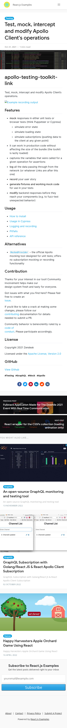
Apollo (41, 375)
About (8, 713)
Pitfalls (14, 231)
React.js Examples (22, 4)
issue (8, 300)
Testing (9, 18)
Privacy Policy (34, 713)
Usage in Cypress (20, 221)
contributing (12, 314)
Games (7, 636)
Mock (32, 375)
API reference (18, 236)
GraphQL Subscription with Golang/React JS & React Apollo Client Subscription (33, 566)
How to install (18, 216)
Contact (19, 713)
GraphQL (21, 375)
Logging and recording (23, 226)
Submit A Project (53, 713)
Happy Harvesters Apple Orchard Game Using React (30, 643)
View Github (12, 369)
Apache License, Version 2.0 (44, 353)
